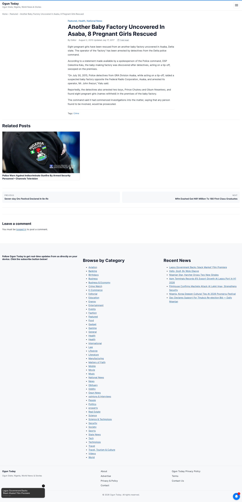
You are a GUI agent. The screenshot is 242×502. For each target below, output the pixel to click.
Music (92, 373)
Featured (14, 14)
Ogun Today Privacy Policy (186, 471)
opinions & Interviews (100, 396)
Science (93, 415)
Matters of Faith (97, 362)
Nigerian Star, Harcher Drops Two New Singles (194, 274)
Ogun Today (10, 3)
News (91, 381)
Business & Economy (99, 282)
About (104, 471)
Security (93, 423)
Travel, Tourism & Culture (102, 449)
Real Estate (94, 411)
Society (92, 427)
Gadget (92, 324)
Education (94, 297)
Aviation (93, 267)
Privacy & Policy (109, 480)
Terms (175, 476)
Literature (94, 354)
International (95, 343)
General (93, 331)
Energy (92, 301)
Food (91, 320)
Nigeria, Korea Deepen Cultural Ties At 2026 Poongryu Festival (202, 293)
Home (5, 14)
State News (95, 434)
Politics (92, 404)
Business (93, 278)
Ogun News (95, 392)
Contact (105, 485)
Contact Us (178, 480)
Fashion (93, 312)
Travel (92, 446)
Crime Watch (95, 286)
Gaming (93, 328)
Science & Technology (100, 419)
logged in (21, 229)
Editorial (93, 293)
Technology (95, 442)
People (92, 400)
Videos (92, 453)
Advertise (106, 476)
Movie (92, 369)
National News (94, 20)
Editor (73, 40)
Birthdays (94, 274)
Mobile (92, 366)
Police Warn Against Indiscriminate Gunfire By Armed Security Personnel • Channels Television (36, 177)
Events (92, 309)
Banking (93, 271)
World (92, 457)
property (93, 407)
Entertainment (96, 305)
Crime (76, 113)
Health (81, 20)
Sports (92, 430)
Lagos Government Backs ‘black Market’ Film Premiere (198, 267)
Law (91, 347)
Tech (91, 438)
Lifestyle (93, 350)
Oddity (92, 388)
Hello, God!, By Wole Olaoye (184, 271)
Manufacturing (96, 358)
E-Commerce (96, 290)
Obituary (93, 385)
